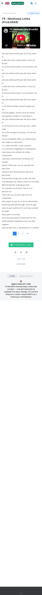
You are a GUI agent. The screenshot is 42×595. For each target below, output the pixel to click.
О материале (21, 264)
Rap (23, 259)
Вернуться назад (10, 13)
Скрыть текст (34, 13)
